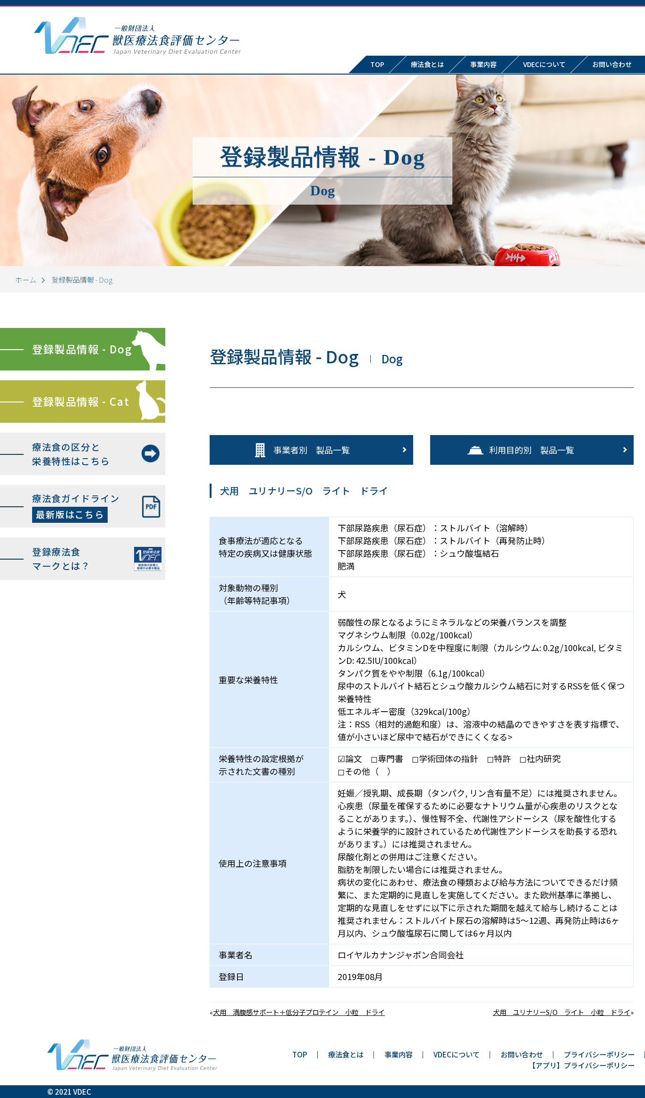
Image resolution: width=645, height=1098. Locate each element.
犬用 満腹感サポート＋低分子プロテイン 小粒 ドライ (299, 1012)
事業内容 (483, 64)
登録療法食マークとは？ (61, 559)
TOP (377, 64)
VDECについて (544, 64)
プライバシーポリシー (599, 1054)
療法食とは (427, 64)
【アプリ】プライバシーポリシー (581, 1065)
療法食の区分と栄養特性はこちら (71, 454)
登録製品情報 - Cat (80, 401)
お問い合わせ (522, 1054)
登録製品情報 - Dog (82, 348)
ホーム (25, 279)
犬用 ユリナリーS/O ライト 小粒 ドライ (561, 1012)
